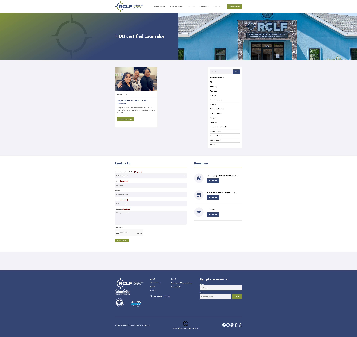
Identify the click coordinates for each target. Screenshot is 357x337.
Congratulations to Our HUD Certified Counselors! (132, 102)
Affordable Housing (217, 78)
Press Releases (215, 113)
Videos (212, 145)
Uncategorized (215, 140)
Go (236, 72)
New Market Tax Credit (218, 109)
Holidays (213, 95)
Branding (213, 86)
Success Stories (216, 136)
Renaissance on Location (219, 127)
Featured (213, 91)
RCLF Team (214, 122)
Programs (213, 118)
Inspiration (214, 104)
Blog (211, 82)
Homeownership (216, 100)
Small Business (215, 131)
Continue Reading (125, 119)
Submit (237, 296)
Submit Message (121, 240)
